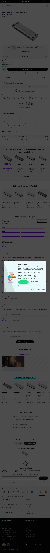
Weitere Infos (21, 286)
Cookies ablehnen (35, 281)
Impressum (33, 289)
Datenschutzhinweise (41, 289)
